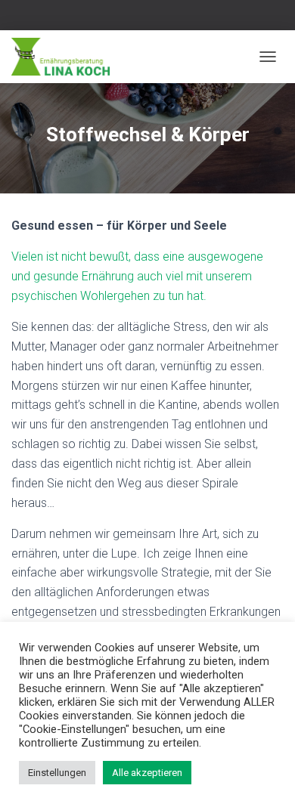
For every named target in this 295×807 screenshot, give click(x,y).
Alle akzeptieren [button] (147, 772)
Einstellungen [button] (57, 772)
